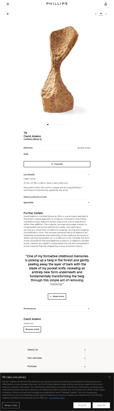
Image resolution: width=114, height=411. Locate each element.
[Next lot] (106, 14)
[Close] (109, 377)
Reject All (101, 405)
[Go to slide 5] (60, 124)
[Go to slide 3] (54, 124)
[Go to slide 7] (66, 124)
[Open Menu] (10, 4)
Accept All (82, 405)
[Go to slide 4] (57, 124)
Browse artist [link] (32, 329)
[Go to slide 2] (51, 124)
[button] (57, 70)
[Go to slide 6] (63, 124)
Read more (58, 296)
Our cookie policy (57, 398)
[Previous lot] (96, 14)
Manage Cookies (11, 405)
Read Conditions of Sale (35, 197)
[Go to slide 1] (48, 124)
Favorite (58, 164)
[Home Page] (57, 4)
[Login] (105, 4)
